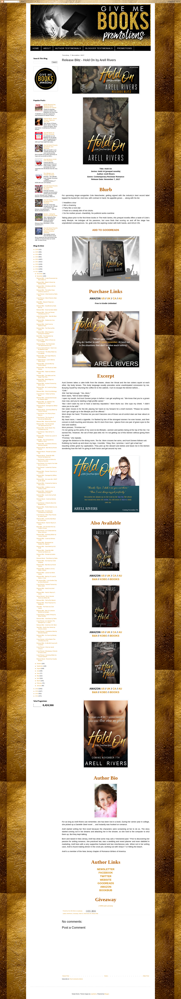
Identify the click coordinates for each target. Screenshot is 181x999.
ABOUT (47, 48)
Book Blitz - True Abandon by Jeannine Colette (45, 336)
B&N (94, 579)
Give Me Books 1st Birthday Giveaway (49, 133)
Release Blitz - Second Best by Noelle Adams (45, 364)
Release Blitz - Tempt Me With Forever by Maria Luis (45, 551)
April (38, 678)
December (40, 273)
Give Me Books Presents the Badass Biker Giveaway (51, 201)
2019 (37, 266)
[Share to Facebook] (93, 911)
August (39, 668)
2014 (37, 693)
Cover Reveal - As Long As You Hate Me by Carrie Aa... (47, 464)
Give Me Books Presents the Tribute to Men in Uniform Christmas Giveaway (51, 230)
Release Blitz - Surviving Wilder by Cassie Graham (46, 535)
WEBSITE (105, 879)
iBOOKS (114, 579)
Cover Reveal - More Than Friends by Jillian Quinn (46, 515)
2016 (37, 688)
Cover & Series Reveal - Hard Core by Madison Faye (47, 348)
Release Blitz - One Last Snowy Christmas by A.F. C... (45, 313)
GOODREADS (106, 883)
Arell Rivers (69, 913)
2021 (37, 261)
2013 (37, 696)
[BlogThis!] (89, 911)
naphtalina (94, 994)
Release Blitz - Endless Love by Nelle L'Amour (46, 569)
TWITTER (105, 876)
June (38, 673)
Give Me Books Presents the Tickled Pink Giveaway (51, 187)
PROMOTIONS (124, 48)
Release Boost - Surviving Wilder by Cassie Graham (47, 410)
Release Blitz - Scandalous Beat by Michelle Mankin (47, 444)
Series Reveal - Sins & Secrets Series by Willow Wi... (45, 597)
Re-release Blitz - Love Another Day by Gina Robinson (47, 581)
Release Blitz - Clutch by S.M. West (46, 625)
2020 (37, 264)
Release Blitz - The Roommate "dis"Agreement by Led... (45, 424)
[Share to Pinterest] (95, 911)
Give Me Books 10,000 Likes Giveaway (50, 160)
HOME (35, 48)
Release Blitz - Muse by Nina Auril (46, 421)
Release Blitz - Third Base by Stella (47, 618)
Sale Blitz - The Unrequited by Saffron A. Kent (45, 440)
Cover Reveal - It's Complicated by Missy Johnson (46, 531)
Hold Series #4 (87, 913)
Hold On (81, 913)
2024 (37, 254)
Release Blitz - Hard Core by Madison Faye (45, 324)
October (39, 663)
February (39, 683)
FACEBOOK (106, 872)
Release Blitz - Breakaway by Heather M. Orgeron (45, 543)
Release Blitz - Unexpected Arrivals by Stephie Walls (47, 398)
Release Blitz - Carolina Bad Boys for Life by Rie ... (46, 519)
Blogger (107, 994)
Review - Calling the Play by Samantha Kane (50, 214)
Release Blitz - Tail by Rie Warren (46, 600)
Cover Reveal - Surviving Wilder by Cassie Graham (46, 655)
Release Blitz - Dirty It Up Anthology (47, 391)
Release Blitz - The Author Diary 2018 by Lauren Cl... (46, 290)
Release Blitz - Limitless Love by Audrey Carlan (46, 487)
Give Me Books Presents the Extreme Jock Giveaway (51, 146)
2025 (37, 252)
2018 (37, 269)
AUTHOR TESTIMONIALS (68, 48)
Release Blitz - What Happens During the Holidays (45, 332)
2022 (37, 259)
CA (114, 298)
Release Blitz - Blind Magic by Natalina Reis (45, 380)
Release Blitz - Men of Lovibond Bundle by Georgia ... (46, 611)
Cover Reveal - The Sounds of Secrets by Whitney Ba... (45, 418)
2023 (37, 257)
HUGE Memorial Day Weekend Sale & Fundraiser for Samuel (50, 106)
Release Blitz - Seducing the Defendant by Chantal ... (45, 491)
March (39, 680)
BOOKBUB (105, 890)
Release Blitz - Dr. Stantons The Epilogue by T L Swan (46, 402)
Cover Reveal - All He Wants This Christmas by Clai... (46, 640)
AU (120, 298)
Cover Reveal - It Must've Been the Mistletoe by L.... (46, 503)
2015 (37, 691)
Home (106, 976)
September (40, 666)
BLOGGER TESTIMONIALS (99, 48)
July (38, 671)
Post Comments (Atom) (76, 979)
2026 (37, 249)
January (39, 685)
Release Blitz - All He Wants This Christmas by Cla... (46, 428)
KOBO (103, 579)
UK (109, 298)
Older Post (146, 976)
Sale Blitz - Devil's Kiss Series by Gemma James (46, 628)
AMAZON (105, 886)
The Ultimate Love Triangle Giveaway (49, 174)
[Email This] (87, 911)
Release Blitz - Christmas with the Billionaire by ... (46, 286)
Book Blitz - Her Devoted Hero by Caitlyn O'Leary (46, 527)
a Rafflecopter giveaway (105, 906)
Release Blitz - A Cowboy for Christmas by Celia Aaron (45, 511)
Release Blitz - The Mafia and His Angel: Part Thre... (46, 376)
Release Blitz (95, 913)
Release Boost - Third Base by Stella (47, 558)
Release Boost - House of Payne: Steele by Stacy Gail (50, 120)
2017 (37, 271)
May (38, 676)
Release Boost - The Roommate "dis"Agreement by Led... (46, 344)
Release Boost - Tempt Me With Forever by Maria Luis (45, 456)
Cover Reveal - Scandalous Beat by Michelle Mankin (47, 632)
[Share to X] (91, 911)
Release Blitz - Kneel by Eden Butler (47, 310)
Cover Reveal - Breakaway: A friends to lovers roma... (47, 651)
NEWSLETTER (105, 869)
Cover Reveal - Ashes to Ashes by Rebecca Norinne (46, 460)
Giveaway (75, 913)
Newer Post (65, 976)
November (40, 276)
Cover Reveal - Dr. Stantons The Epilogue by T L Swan (46, 621)
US (103, 298)
